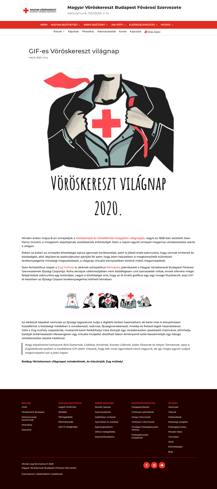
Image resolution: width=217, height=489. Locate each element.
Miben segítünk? (94, 25)
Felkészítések (175, 417)
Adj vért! (117, 25)
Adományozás (65, 422)
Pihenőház (88, 32)
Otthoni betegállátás (105, 432)
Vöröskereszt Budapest (33, 412)
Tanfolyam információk (143, 422)
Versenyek (173, 407)
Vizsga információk (141, 417)
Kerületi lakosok (103, 407)
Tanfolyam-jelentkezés (143, 412)
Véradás (62, 412)
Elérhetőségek (175, 446)
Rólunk (58, 32)
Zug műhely (66, 267)
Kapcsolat (135, 32)
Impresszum (28, 474)
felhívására (113, 267)
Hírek (44, 25)
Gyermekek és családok (106, 422)
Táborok (172, 412)
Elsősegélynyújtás (142, 25)
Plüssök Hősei (175, 432)
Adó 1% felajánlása (67, 427)
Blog (45, 57)
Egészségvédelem (104, 427)
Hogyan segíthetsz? (64, 25)
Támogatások (65, 417)
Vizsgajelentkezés (140, 407)
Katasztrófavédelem (105, 437)
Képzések (73, 32)
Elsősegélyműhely (177, 427)
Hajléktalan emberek (105, 417)
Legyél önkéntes (67, 407)
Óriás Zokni (153, 32)
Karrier (123, 32)
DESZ (171, 442)
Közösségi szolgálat (178, 422)
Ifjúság (165, 25)
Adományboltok (106, 32)
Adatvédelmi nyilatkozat (50, 474)
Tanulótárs (173, 437)
